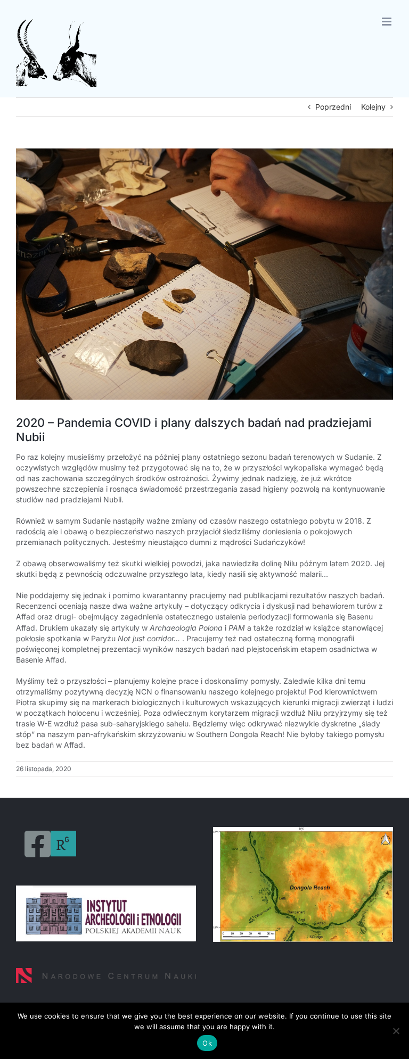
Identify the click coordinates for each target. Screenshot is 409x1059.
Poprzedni (333, 106)
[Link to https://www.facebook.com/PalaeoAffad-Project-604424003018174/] (37, 844)
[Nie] (395, 1030)
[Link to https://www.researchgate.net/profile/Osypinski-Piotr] (63, 843)
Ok (207, 1043)
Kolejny (373, 106)
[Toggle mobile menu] (387, 21)
